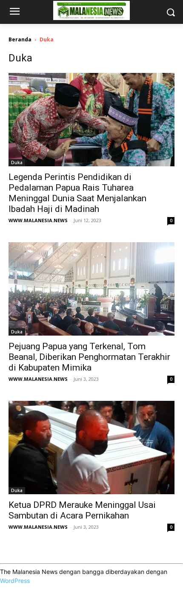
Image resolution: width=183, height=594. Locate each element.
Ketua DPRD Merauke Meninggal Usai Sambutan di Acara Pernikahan (82, 510)
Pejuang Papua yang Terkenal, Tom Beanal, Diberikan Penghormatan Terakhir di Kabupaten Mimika (89, 357)
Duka (17, 162)
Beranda (20, 39)
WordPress (15, 580)
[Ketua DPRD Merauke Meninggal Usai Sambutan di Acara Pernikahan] (91, 447)
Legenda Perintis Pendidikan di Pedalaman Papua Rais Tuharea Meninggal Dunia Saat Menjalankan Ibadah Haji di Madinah (77, 193)
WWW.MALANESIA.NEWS (38, 220)
